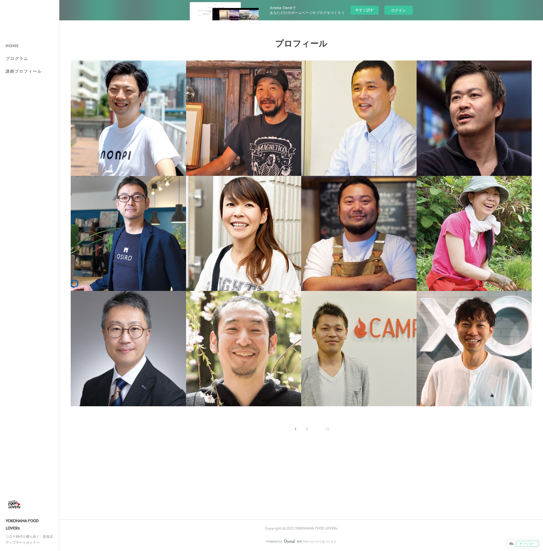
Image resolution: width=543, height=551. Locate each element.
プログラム (17, 58)
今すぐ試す (364, 9)
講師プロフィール (24, 71)
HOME (12, 45)
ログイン (398, 10)
